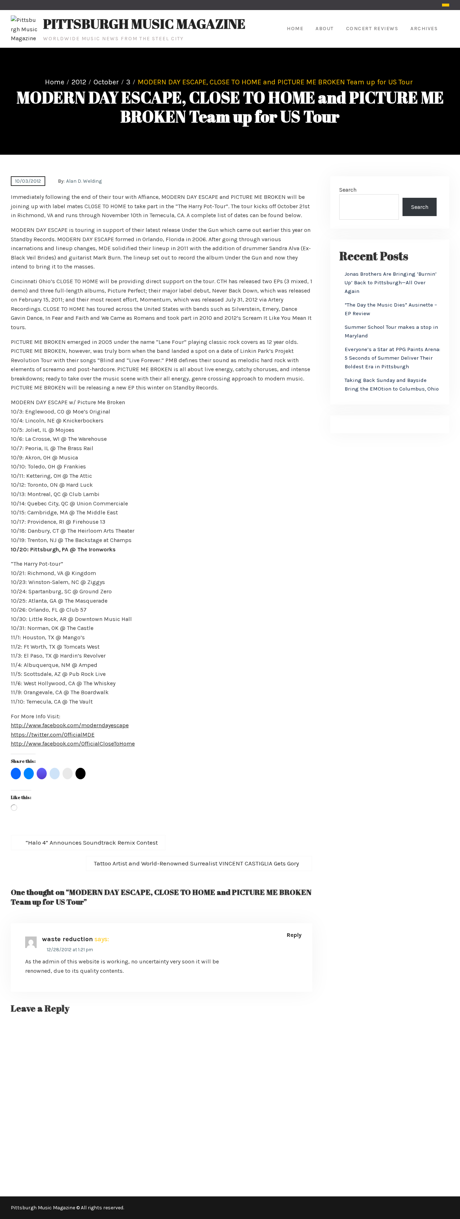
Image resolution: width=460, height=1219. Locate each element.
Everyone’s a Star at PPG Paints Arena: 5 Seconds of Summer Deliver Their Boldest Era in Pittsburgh (392, 358)
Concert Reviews (372, 28)
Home (295, 28)
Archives (424, 28)
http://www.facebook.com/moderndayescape (70, 725)
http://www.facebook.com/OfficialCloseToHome (73, 743)
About (325, 28)
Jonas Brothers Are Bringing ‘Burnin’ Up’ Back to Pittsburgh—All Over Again (391, 282)
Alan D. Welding (84, 181)
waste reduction (67, 939)
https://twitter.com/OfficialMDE (53, 734)
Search (347, 189)
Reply (294, 934)
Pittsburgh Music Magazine (144, 24)
